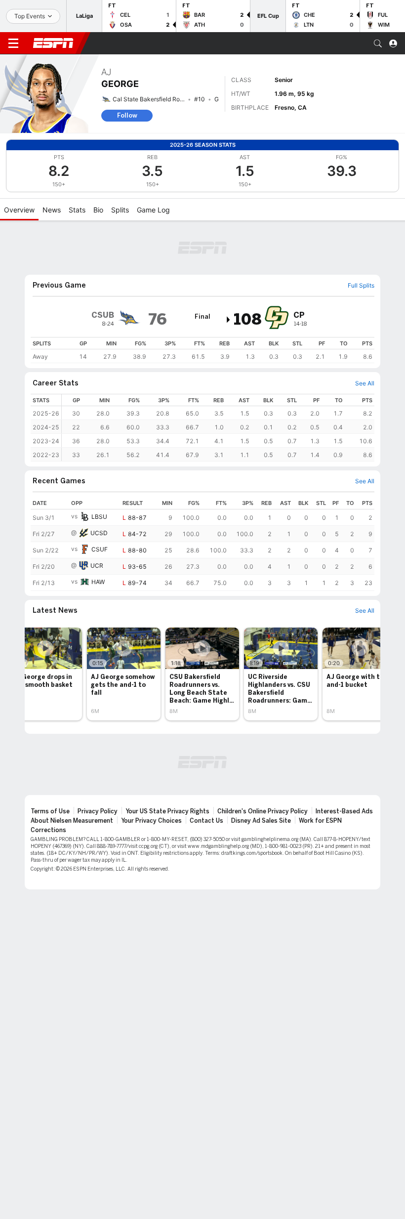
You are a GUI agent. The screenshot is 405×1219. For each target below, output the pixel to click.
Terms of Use (50, 811)
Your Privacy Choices (151, 820)
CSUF (99, 549)
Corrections (48, 830)
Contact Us (206, 820)
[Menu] (13, 43)
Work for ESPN (320, 820)
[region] (202, 350)
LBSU (99, 516)
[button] (378, 43)
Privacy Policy (98, 811)
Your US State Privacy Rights (167, 811)
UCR (96, 565)
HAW (98, 582)
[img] (229, 320)
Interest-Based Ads (344, 811)
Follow (127, 115)
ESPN (53, 43)
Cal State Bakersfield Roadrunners (160, 99)
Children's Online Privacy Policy (262, 811)
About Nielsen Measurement (72, 820)
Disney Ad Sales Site (261, 820)
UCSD (99, 533)
